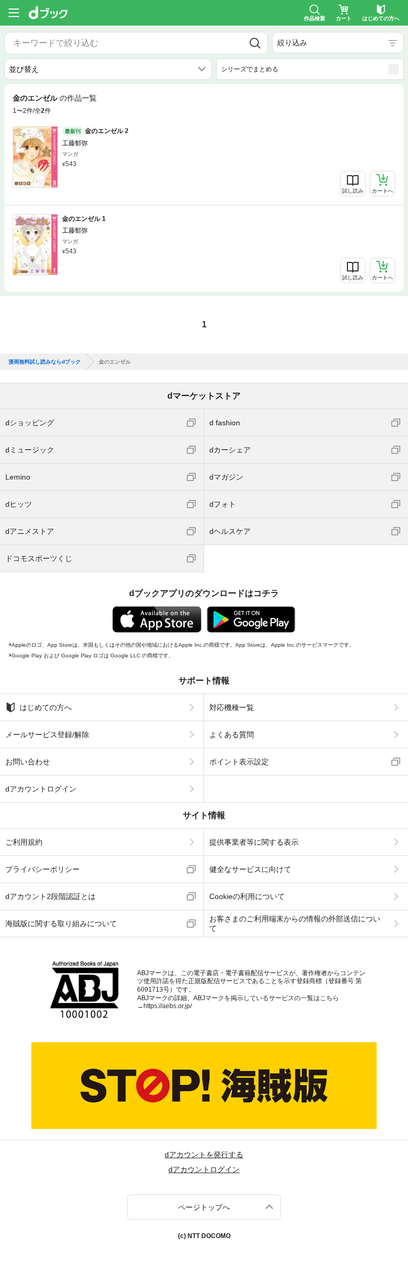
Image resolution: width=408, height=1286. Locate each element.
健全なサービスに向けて (250, 869)
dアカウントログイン (40, 789)
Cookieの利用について (247, 896)
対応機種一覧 (231, 707)
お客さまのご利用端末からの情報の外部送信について (294, 923)
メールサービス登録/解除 (47, 734)
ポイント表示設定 (239, 761)
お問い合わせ (27, 761)
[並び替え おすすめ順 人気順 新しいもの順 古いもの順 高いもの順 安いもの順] (108, 69)
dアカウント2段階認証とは (50, 896)
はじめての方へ (46, 707)
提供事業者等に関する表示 (254, 842)
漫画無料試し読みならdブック (44, 362)
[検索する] (255, 43)
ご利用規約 (23, 842)
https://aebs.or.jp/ (167, 1006)
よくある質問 (231, 734)
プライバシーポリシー (42, 869)
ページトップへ (204, 1207)
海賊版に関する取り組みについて (61, 923)
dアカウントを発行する (204, 1154)
